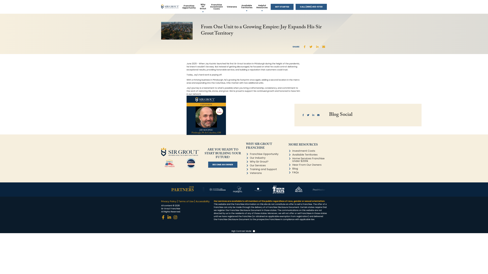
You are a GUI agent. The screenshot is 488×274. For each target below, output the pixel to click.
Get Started (282, 6)
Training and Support (263, 169)
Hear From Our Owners (307, 165)
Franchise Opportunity (264, 154)
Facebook (304, 47)
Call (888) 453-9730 (311, 6)
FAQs (295, 172)
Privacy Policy (168, 201)
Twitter (311, 47)
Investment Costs (303, 151)
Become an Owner (222, 164)
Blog (295, 168)
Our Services (258, 165)
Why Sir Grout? (259, 161)
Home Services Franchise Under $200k (308, 160)
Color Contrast (255, 231)
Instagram (175, 217)
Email (324, 47)
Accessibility (203, 201)
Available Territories (305, 154)
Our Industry (257, 158)
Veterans (256, 173)
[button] (262, 7)
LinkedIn (317, 47)
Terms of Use (186, 201)
